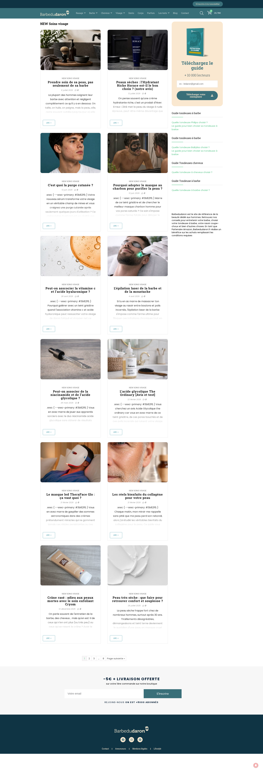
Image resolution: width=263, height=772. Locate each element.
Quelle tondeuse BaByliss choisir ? (191, 147)
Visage (119, 13)
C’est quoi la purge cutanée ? (70, 185)
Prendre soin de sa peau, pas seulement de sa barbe (70, 83)
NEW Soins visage (70, 78)
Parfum (151, 13)
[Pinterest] (140, 739)
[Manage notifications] (255, 765)
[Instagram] (131, 739)
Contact (185, 13)
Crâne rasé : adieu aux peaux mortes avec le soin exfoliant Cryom (70, 600)
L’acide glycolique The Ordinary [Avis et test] (137, 393)
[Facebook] (123, 739)
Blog (175, 13)
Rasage (79, 13)
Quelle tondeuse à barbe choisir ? (191, 190)
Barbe (92, 13)
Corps (141, 13)
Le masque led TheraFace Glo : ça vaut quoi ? (70, 496)
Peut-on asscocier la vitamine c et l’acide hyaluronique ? (71, 289)
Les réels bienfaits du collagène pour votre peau (137, 496)
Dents (131, 13)
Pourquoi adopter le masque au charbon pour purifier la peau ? (137, 186)
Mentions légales (139, 748)
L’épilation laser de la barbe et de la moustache (137, 289)
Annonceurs (120, 748)
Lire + (49, 122)
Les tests (162, 13)
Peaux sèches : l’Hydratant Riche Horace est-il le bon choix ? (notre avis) (137, 85)
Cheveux (105, 13)
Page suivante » (116, 658)
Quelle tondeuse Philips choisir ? (190, 122)
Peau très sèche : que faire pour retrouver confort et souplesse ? (137, 599)
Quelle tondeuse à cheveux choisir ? (192, 172)
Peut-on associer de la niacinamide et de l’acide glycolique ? (70, 394)
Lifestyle (157, 748)
